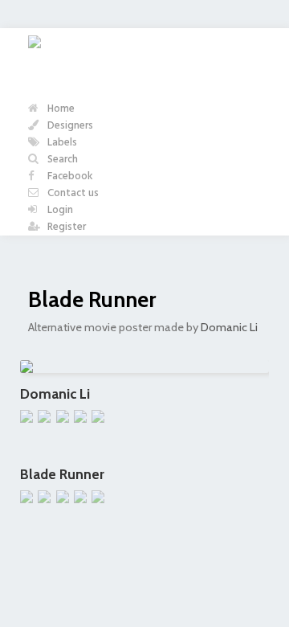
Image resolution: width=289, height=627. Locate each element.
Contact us (72, 193)
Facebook (69, 176)
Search (61, 159)
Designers (69, 125)
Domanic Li (229, 327)
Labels (61, 142)
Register (65, 227)
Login (59, 210)
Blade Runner (92, 299)
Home (60, 108)
